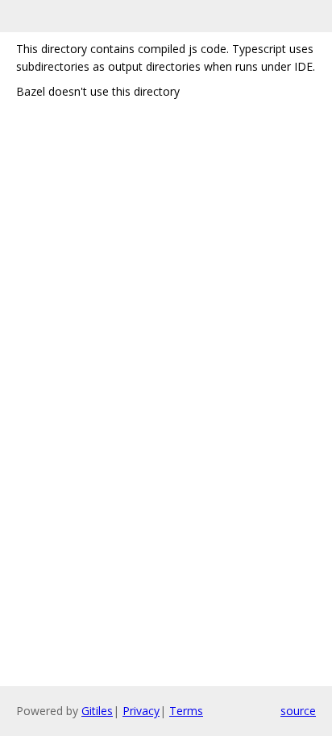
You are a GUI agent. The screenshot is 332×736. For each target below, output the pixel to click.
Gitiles (97, 710)
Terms (186, 710)
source (298, 710)
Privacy (141, 710)
